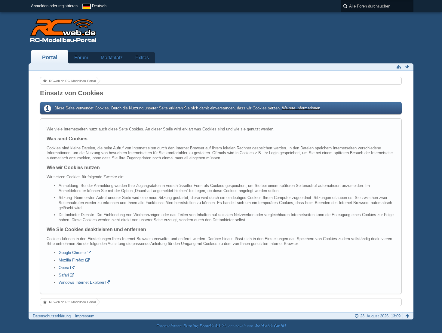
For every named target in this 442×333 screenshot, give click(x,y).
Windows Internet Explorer (81, 282)
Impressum (84, 316)
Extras (142, 57)
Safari (64, 275)
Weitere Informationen (301, 108)
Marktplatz (112, 57)
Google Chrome (72, 252)
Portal (49, 57)
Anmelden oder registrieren (54, 6)
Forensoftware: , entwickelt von (221, 326)
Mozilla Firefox (71, 260)
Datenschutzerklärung (52, 316)
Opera (64, 267)
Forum (81, 57)
